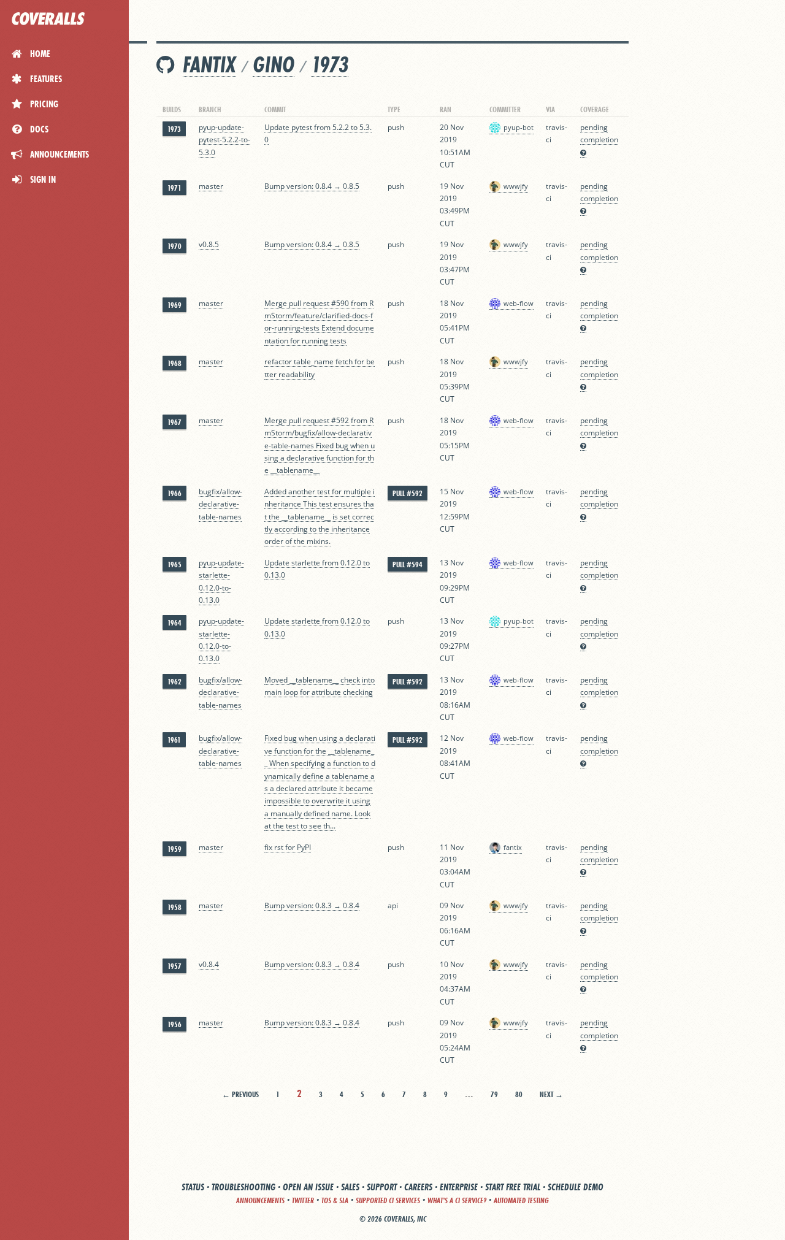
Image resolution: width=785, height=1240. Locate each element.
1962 (174, 681)
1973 (329, 65)
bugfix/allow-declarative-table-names (220, 504)
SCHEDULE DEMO (575, 1187)
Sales (350, 1187)
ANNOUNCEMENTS (260, 1200)
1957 (174, 966)
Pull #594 (407, 564)
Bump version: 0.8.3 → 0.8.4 (311, 905)
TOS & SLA (334, 1200)
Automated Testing (521, 1200)
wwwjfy (516, 186)
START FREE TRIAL (512, 1187)
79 (494, 1094)
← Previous (240, 1094)
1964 (174, 623)
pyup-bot (519, 127)
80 (519, 1094)
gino (273, 65)
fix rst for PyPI (287, 847)
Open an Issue (308, 1187)
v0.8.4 (209, 964)
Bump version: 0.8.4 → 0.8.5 (311, 186)
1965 (174, 564)
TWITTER (303, 1200)
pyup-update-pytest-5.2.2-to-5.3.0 (224, 140)
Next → (551, 1094)
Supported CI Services (388, 1200)
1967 (174, 422)
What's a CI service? (456, 1200)
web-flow (519, 303)
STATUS (193, 1187)
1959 (174, 849)
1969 (174, 305)
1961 (174, 740)
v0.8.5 (209, 244)
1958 (174, 907)
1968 (174, 363)
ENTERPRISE (459, 1187)
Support (382, 1187)
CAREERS (418, 1187)
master (211, 186)
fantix (209, 65)
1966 (174, 493)
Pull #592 (407, 493)
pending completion (599, 133)
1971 (174, 188)
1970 (174, 246)
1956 (174, 1024)
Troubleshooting (243, 1187)
